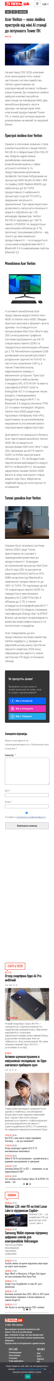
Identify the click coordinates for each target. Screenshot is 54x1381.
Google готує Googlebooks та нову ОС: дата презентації (23, 1285)
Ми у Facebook (24, 700)
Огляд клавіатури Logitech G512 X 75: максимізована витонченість (21, 1150)
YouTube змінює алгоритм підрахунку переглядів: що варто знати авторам (26, 1265)
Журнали (40, 1358)
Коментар (10, 755)
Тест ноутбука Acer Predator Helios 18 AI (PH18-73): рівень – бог (27, 1180)
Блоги (39, 1356)
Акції (38, 1353)
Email (8, 802)
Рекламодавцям (15, 1352)
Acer (7, 12)
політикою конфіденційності (31, 817)
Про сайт (13, 1349)
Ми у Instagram (24, 708)
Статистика (13, 1358)
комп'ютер (22, 12)
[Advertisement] (27, 875)
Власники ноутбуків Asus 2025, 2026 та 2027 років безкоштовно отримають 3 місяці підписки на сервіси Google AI (27, 1297)
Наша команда (14, 1355)
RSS (38, 1361)
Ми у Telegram (24, 716)
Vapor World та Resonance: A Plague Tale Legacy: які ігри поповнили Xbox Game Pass (25, 1275)
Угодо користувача (16, 1360)
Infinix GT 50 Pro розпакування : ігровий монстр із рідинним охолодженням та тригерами (26, 1160)
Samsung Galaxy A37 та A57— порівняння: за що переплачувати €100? (26, 1170)
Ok (27, 1376)
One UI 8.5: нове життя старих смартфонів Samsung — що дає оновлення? (23, 1140)
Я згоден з (25, 817)
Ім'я (7, 790)
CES (14, 12)
